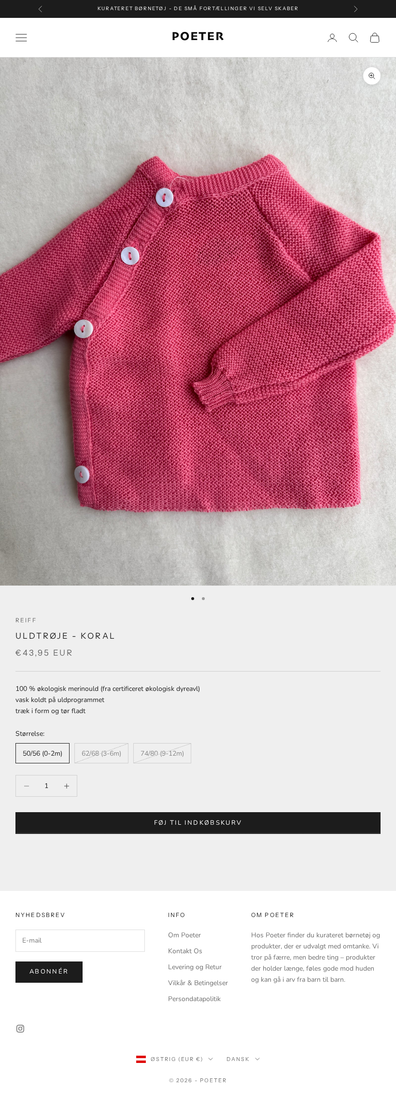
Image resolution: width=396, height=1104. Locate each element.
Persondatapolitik (194, 999)
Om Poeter (184, 935)
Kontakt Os (185, 951)
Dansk (238, 1059)
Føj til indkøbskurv (198, 822)
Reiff (26, 620)
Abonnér (49, 971)
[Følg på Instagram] (20, 1028)
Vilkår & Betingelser (198, 983)
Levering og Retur (195, 967)
